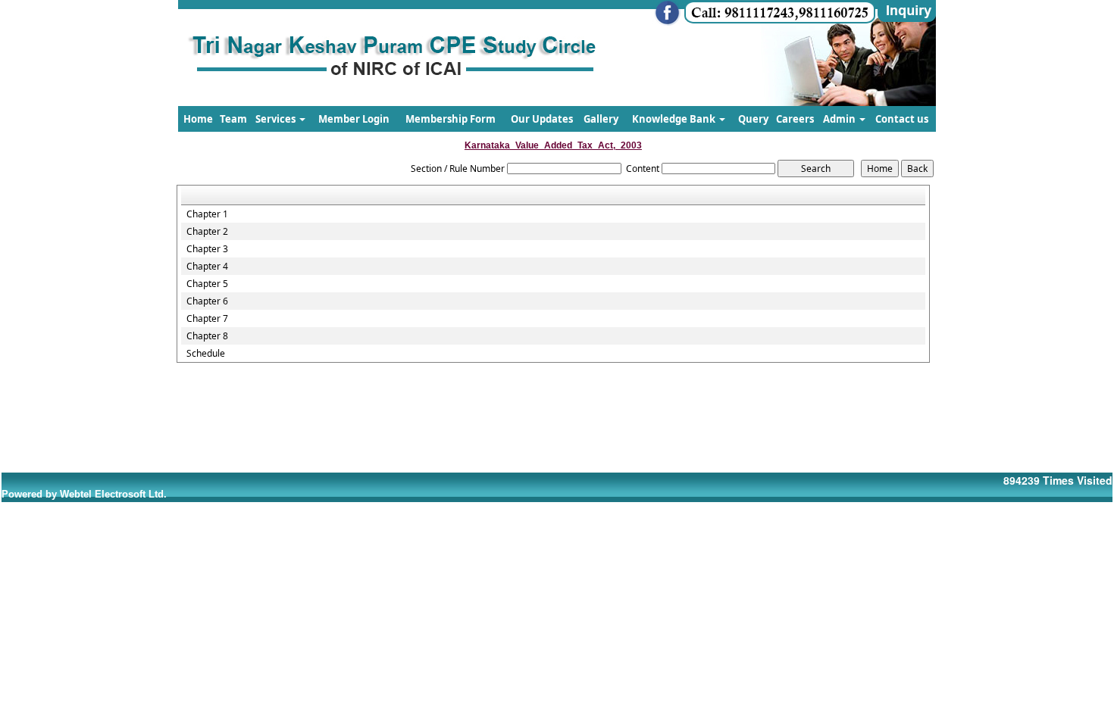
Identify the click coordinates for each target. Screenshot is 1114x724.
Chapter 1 (207, 214)
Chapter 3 (207, 249)
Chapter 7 (207, 319)
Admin (840, 119)
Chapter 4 (207, 267)
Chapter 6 (207, 301)
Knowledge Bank (675, 119)
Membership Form (450, 119)
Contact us (901, 119)
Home (198, 119)
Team (233, 119)
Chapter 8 (207, 336)
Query (753, 119)
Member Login (354, 119)
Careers (795, 119)
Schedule (205, 354)
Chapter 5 (207, 284)
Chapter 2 (207, 232)
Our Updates (542, 119)
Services (276, 119)
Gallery (601, 119)
